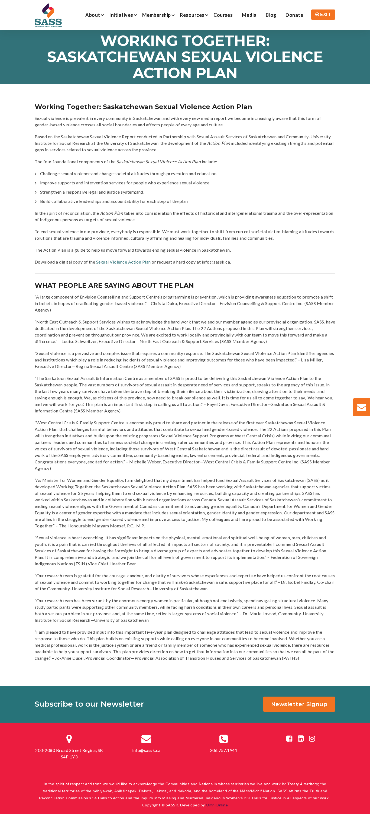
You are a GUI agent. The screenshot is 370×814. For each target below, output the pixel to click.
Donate (294, 15)
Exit (325, 14)
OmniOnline (217, 805)
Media (249, 15)
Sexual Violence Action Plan (123, 261)
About (92, 15)
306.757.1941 (224, 750)
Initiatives (121, 15)
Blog (271, 15)
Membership (156, 15)
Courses (223, 15)
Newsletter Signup (299, 704)
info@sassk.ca (146, 750)
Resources (192, 15)
